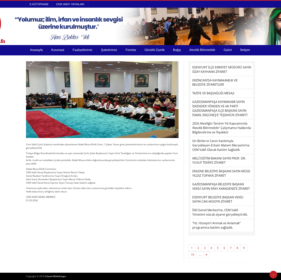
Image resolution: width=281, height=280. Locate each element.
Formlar (131, 50)
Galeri (228, 50)
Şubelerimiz (109, 50)
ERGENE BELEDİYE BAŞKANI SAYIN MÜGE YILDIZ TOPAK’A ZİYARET (221, 173)
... (200, 254)
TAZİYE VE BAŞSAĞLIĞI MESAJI (213, 93)
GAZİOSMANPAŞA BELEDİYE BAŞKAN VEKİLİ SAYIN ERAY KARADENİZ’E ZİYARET (221, 186)
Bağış (177, 50)
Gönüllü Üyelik (155, 50)
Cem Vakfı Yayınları (70, 4)
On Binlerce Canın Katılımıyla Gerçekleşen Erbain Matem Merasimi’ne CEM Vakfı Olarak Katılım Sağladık (220, 145)
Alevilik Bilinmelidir (202, 50)
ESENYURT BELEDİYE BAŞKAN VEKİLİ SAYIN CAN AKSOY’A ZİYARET (217, 199)
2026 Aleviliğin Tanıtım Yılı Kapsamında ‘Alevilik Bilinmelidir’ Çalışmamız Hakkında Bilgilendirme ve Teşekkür (221, 127)
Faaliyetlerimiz (83, 50)
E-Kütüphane (39, 4)
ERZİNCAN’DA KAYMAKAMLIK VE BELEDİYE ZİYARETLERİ (215, 82)
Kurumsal (57, 50)
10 (192, 254)
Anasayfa (36, 50)
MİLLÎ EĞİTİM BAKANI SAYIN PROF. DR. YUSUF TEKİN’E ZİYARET (219, 160)
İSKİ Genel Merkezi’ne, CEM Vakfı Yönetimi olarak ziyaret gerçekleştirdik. (220, 212)
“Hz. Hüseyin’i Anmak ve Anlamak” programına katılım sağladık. (216, 225)
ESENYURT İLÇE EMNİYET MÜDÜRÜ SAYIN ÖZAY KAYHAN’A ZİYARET (221, 69)
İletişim (245, 50)
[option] (102, 99)
